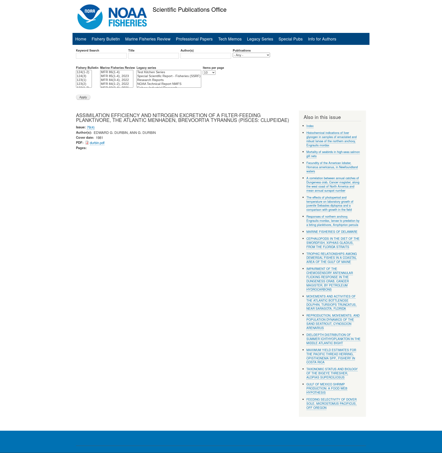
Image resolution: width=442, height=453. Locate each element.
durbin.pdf (97, 142)
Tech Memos (230, 39)
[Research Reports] (169, 80)
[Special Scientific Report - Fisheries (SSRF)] (169, 76)
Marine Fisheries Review (148, 39)
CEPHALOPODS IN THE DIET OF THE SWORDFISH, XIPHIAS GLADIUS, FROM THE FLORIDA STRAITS (333, 242)
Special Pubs (291, 39)
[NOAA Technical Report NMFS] (169, 84)
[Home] (112, 17)
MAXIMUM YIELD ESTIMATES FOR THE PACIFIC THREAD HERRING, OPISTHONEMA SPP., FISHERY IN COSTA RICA (331, 356)
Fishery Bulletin (106, 39)
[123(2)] (84, 84)
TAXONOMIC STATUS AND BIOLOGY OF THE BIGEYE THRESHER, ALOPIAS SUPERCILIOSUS (332, 373)
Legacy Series (260, 39)
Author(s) (187, 50)
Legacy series (146, 68)
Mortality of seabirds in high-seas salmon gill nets (333, 154)
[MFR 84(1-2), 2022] (116, 84)
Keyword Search (87, 50)
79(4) (91, 127)
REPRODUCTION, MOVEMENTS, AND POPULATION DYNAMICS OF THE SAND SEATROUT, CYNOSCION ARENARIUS (333, 321)
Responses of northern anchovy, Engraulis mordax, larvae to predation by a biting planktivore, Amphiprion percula (332, 220)
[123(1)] (84, 80)
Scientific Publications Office (190, 9)
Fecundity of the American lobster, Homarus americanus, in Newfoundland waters (332, 167)
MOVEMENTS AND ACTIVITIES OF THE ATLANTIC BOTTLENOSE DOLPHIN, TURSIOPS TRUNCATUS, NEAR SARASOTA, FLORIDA (331, 302)
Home (80, 39)
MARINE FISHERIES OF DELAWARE (332, 231)
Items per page (213, 68)
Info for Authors (322, 39)
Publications (242, 50)
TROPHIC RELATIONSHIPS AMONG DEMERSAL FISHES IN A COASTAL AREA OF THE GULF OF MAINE (331, 257)
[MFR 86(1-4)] (116, 72)
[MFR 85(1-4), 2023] (116, 76)
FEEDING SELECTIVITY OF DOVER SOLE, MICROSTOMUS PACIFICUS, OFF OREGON (331, 403)
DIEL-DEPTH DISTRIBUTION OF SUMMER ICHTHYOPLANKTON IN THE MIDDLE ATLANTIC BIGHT (333, 338)
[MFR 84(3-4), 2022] (116, 80)
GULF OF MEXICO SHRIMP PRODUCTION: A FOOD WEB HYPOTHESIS (326, 388)
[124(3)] (84, 76)
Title (131, 50)
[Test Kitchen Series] (169, 72)
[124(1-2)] (84, 72)
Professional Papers (194, 39)
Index (310, 126)
